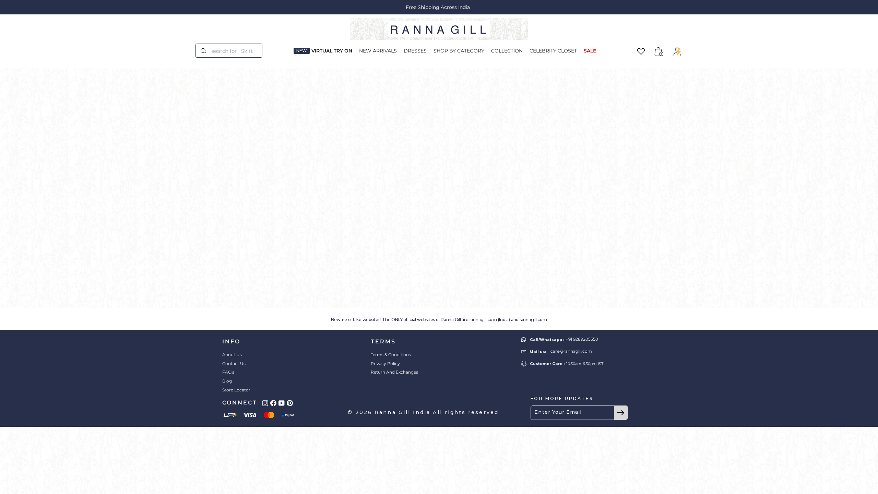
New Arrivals (378, 51)
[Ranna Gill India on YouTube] (281, 403)
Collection (507, 51)
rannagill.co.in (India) (490, 319)
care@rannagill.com (571, 351)
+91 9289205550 (582, 339)
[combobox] (233, 50)
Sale (590, 51)
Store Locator (236, 389)
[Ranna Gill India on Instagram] (265, 403)
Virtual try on (331, 51)
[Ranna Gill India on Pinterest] (290, 403)
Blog (227, 381)
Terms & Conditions (391, 354)
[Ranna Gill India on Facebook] (273, 403)
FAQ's (228, 372)
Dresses (415, 51)
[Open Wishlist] (641, 51)
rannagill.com (533, 319)
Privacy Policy (385, 363)
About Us (232, 354)
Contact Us (234, 363)
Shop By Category (459, 51)
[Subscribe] (621, 413)
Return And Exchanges (394, 372)
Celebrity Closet (553, 51)
